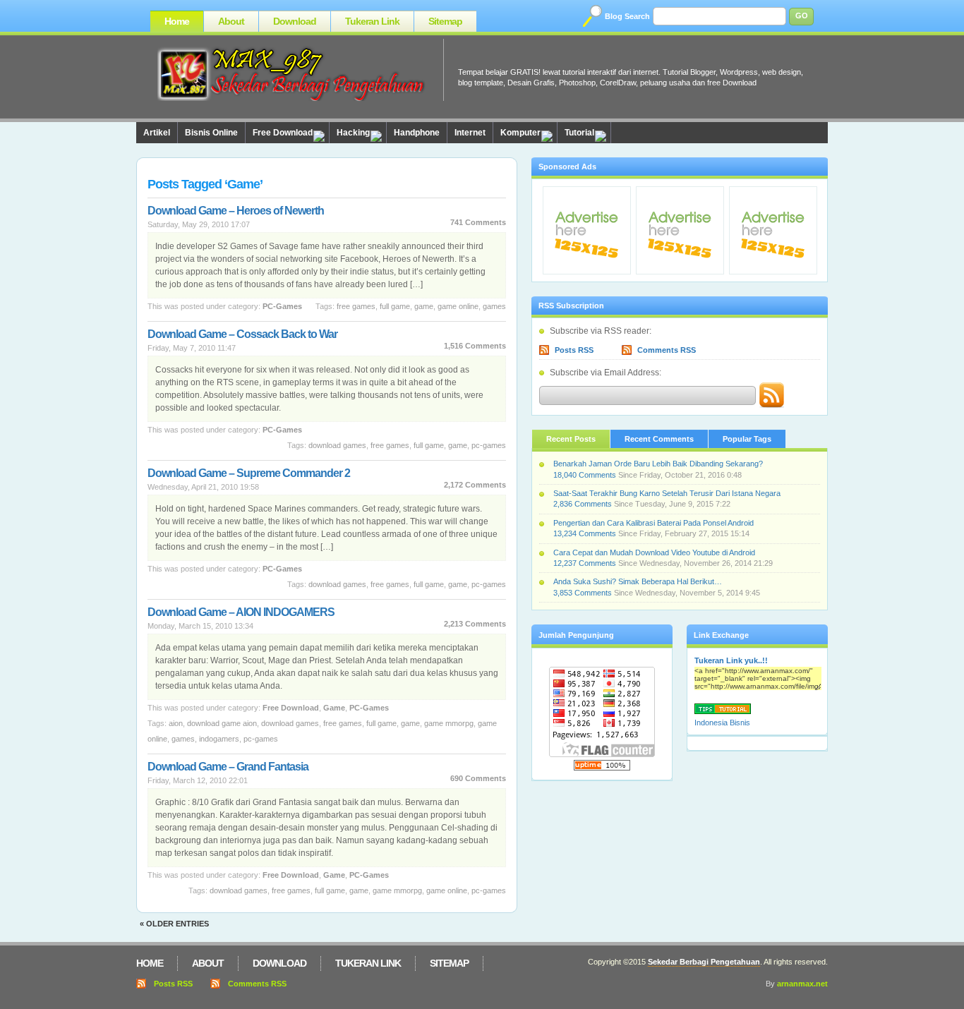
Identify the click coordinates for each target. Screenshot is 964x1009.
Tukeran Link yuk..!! (731, 660)
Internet (470, 133)
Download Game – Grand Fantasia (227, 767)
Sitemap (445, 21)
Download (294, 21)
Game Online (458, 306)
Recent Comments (659, 439)
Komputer (520, 133)
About (231, 21)
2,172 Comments (475, 485)
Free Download (283, 133)
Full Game (395, 306)
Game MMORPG (449, 723)
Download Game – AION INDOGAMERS (241, 612)
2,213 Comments (475, 624)
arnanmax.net (802, 983)
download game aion (222, 723)
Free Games (356, 306)
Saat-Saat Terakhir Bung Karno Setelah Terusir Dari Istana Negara (667, 493)
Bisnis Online (211, 133)
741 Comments (478, 222)
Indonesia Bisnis (722, 722)
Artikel (156, 133)
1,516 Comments (475, 346)
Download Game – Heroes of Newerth (235, 211)
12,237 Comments (584, 563)
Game (423, 306)
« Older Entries (174, 923)
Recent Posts (571, 439)
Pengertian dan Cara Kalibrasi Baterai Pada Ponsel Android (653, 523)
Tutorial (579, 133)
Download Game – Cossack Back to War (242, 334)
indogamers (219, 739)
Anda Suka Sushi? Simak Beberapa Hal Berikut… (637, 581)
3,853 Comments (582, 592)
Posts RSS (574, 350)
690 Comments (478, 778)
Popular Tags (747, 439)
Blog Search (627, 16)
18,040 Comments (584, 475)
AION (176, 723)
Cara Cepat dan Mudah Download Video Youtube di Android (654, 552)
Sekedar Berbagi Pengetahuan (704, 961)
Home (176, 21)
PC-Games (282, 306)
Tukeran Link (372, 21)
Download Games (337, 445)
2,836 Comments (582, 504)
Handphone (417, 133)
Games (494, 306)
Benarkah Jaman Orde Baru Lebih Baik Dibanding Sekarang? (658, 463)
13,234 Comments (584, 533)
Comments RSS (666, 350)
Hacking (353, 133)
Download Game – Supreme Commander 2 (248, 473)
